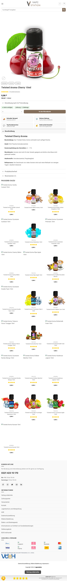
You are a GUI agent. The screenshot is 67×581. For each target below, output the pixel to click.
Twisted (18, 83)
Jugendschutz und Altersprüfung (11, 509)
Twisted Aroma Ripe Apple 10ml (33, 275)
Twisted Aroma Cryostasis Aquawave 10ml (11, 413)
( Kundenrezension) (14, 92)
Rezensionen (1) (10, 176)
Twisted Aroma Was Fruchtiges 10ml (33, 413)
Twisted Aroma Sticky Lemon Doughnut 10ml (55, 208)
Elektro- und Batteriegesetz (9, 522)
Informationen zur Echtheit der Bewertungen (50, 579)
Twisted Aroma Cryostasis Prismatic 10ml (55, 242)
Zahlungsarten (5, 498)
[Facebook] (3, 484)
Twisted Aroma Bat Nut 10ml (33, 344)
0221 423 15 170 (9, 473)
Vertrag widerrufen (7, 495)
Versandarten (5, 502)
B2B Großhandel (6, 532)
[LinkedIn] (21, 484)
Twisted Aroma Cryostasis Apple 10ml (55, 413)
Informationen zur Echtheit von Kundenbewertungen (17, 526)
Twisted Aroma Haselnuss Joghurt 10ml (56, 379)
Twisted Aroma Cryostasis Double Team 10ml (11, 310)
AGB (2, 512)
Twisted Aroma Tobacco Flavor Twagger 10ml (11, 344)
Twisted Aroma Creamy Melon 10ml (11, 275)
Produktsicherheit (11, 171)
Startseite (4, 83)
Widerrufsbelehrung (7, 519)
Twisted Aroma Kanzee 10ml (11, 447)
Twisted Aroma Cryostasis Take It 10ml (33, 310)
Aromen (11, 83)
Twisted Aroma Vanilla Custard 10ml (11, 208)
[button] (2, 4)
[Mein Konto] (59, 3)
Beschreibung (10, 131)
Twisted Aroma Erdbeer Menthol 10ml (33, 379)
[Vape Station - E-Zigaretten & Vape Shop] (33, 4)
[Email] (16, 484)
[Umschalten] (3, 103)
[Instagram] (7, 484)
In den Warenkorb (45, 111)
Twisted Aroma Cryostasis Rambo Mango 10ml (11, 379)
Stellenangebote (6, 529)
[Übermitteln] (64, 9)
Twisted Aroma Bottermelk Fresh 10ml (55, 344)
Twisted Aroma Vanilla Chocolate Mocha (55, 275)
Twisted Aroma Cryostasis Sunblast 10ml (11, 242)
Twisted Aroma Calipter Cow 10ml (55, 309)
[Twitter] (12, 484)
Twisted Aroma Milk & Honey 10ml (33, 207)
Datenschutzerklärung (8, 515)
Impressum (45, 563)
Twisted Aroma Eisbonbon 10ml (33, 242)
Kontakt (3, 505)
